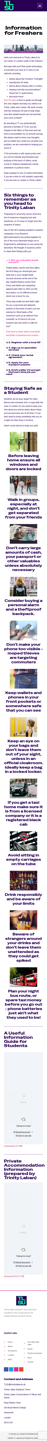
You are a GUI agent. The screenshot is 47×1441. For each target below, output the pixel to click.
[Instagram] (16, 1369)
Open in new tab (24, 1136)
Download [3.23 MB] (13, 1146)
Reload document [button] (22, 1132)
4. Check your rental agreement (20, 356)
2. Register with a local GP (24, 342)
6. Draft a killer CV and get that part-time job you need (23, 372)
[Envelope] (21, 1369)
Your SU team (10, 100)
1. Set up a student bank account (23, 261)
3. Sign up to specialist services (22, 348)
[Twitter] (11, 1369)
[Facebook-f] (6, 1369)
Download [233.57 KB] (14, 1276)
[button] (40, 5)
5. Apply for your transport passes (19, 363)
